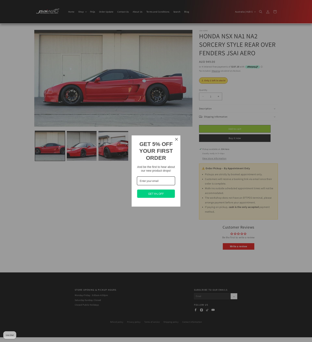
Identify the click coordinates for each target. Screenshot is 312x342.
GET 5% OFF (156, 194)
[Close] (176, 139)
